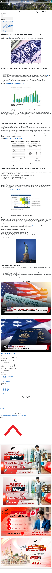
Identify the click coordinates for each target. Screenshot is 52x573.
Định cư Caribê (5, 390)
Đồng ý (1, 417)
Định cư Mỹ (5, 391)
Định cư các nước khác (7, 393)
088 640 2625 (2, 408)
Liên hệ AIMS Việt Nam (7, 381)
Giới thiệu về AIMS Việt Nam (8, 376)
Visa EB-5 (2, 184)
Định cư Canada (6, 389)
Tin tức (4, 378)
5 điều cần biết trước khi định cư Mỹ (8, 353)
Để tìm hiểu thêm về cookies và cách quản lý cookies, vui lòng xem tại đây (13, 415)
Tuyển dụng (5, 380)
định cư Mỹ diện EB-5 (10, 37)
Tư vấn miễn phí (26, 279)
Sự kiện (4, 377)
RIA (47, 75)
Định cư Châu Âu (6, 388)
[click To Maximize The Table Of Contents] (2, 15)
